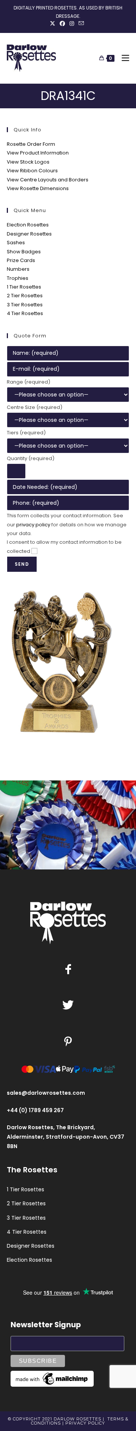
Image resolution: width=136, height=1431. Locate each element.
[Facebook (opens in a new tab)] (62, 23)
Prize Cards (21, 260)
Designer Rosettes (29, 233)
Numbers (18, 269)
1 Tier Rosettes (24, 286)
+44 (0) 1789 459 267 (35, 1110)
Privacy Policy (85, 1423)
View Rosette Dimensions (38, 188)
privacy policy (33, 524)
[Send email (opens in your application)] (81, 23)
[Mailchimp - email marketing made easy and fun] (52, 1378)
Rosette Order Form (31, 144)
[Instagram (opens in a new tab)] (71, 23)
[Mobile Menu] (122, 58)
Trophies (17, 278)
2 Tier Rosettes (25, 295)
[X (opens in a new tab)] (53, 23)
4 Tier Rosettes (25, 313)
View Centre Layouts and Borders (47, 179)
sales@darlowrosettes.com (46, 1093)
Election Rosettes (28, 224)
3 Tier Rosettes (25, 304)
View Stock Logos (28, 161)
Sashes (16, 242)
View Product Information (38, 152)
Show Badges (24, 251)
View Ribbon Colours (32, 170)
